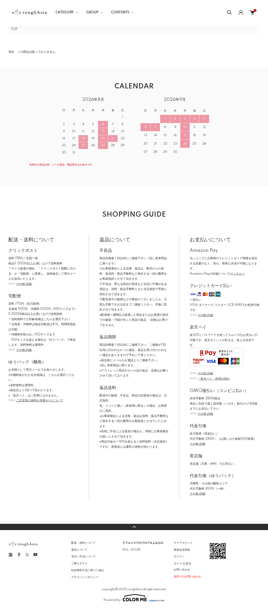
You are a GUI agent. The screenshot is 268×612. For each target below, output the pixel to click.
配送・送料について (83, 542)
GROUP (92, 12)
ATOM (135, 549)
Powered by (112, 600)
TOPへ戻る (134, 527)
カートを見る (182, 563)
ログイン (179, 556)
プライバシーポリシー (84, 577)
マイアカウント (183, 542)
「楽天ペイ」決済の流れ (213, 378)
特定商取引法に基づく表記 (87, 570)
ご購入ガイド (79, 563)
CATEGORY (64, 12)
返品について (79, 549)
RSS (125, 549)
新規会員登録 (182, 549)
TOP (14, 29)
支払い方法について (83, 556)
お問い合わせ (182, 569)
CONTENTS (120, 12)
